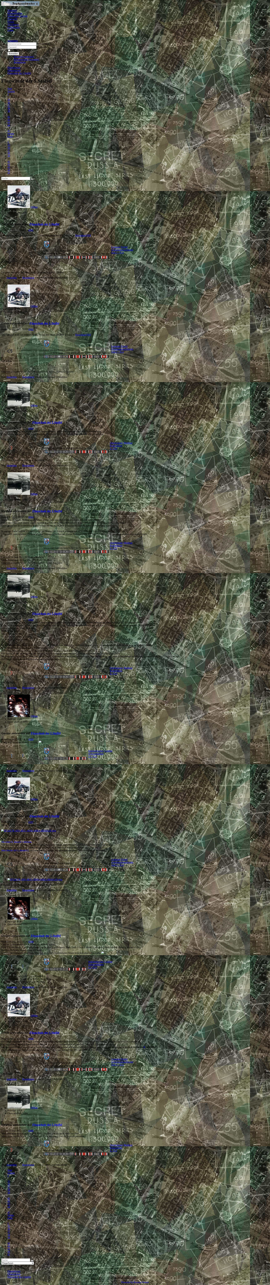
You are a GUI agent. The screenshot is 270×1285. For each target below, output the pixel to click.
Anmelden (13, 53)
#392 (30, 329)
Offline (34, 207)
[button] (13, 40)
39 (9, 111)
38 (9, 108)
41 (9, 116)
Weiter (11, 133)
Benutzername (44, 43)
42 (9, 119)
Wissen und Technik (18, 16)
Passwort (41, 47)
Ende (10, 136)
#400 (30, 1130)
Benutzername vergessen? (26, 59)
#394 (30, 517)
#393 (30, 428)
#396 (30, 739)
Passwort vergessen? (24, 56)
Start (10, 88)
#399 (30, 1038)
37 (9, 105)
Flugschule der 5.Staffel (44, 224)
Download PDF (83, 235)
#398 (30, 941)
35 (9, 99)
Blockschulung (15, 13)
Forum (11, 21)
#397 (30, 822)
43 (9, 122)
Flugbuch (12, 10)
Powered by (127, 1282)
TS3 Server (13, 24)
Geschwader (14, 27)
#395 (30, 619)
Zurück (11, 91)
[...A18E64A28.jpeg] (28, 830)
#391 (30, 230)
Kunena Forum (141, 1282)
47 (9, 131)
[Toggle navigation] (2, 36)
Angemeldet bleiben (21, 50)
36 (9, 102)
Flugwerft (12, 19)
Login (10, 30)
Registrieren (20, 62)
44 (9, 125)
